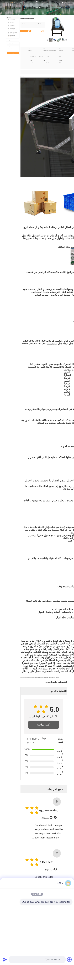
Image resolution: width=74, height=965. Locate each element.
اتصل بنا (28, 2)
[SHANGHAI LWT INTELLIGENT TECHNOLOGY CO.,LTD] (65, 2)
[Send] (5, 959)
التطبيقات (21, 2)
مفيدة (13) (45, 817)
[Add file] (69, 959)
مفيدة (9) (49, 869)
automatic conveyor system (30, 677)
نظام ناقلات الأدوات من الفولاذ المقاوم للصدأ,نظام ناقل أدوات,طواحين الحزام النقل (46, 677)
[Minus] (5, 883)
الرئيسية (7, 2)
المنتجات (11, 2)
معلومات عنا (16, 2)
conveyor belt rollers (23, 677)
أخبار (24, 2)
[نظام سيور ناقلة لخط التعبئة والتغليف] (57, 27)
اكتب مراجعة (43, 724)
